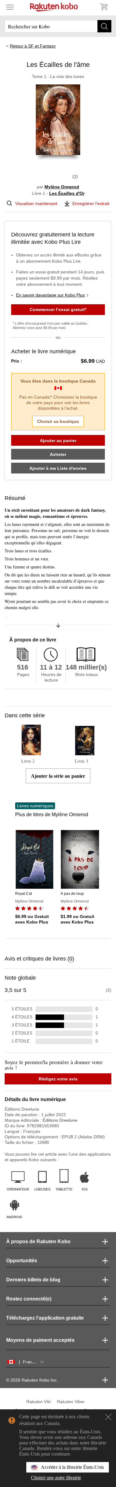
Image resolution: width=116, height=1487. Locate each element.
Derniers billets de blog (33, 1279)
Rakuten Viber (71, 1401)
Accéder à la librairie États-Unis (72, 1467)
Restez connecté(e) (28, 1298)
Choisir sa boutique (58, 421)
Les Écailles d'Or (66, 193)
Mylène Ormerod (62, 186)
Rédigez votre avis (58, 1078)
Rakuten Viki (38, 1401)
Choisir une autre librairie (56, 1477)
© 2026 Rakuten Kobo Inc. (32, 1380)
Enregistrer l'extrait (90, 203)
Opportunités (21, 1260)
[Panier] (103, 7)
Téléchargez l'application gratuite (45, 1318)
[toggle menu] (10, 7)
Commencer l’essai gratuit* (58, 309)
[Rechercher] (104, 26)
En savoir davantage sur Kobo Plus (50, 295)
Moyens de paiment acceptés (40, 1340)
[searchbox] (58, 26)
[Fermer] (108, 1417)
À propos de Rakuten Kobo (38, 1241)
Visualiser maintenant (36, 203)
